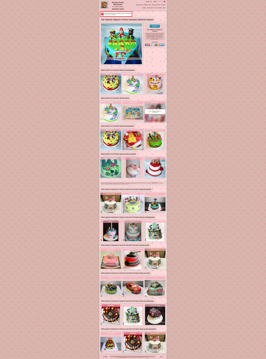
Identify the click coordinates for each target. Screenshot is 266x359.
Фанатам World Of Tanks (133, 249)
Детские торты (139, 4)
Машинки (111, 277)
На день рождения (111, 333)
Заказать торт (149, 1)
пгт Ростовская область (117, 6)
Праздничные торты (156, 4)
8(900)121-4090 (118, 9)
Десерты (163, 4)
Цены (164, 7)
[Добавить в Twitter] (161, 45)
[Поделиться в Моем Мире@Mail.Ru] (156, 45)
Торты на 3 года (144, 273)
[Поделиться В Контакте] (163, 45)
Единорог (133, 74)
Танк (155, 277)
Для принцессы (110, 249)
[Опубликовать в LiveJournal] (153, 45)
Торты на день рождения (127, 154)
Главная (144, 7)
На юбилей (133, 158)
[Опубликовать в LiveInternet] (151, 45)
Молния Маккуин (133, 277)
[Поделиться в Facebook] (146, 45)
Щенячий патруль (133, 102)
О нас (156, 7)
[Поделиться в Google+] (149, 45)
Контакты (160, 7)
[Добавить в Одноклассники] (158, 45)
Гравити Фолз (155, 221)
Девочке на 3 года (155, 74)
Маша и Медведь (155, 102)
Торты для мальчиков (126, 126)
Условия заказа (150, 7)
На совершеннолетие (155, 305)
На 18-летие (155, 158)
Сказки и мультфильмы (127, 70)
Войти (161, 356)
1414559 (105, 356)
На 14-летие (111, 305)
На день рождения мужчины (110, 158)
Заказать (155, 26)
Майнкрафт (155, 130)
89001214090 (154, 182)
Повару (133, 130)
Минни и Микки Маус (110, 74)
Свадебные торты (147, 4)
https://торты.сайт (123, 357)
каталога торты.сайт (132, 182)
